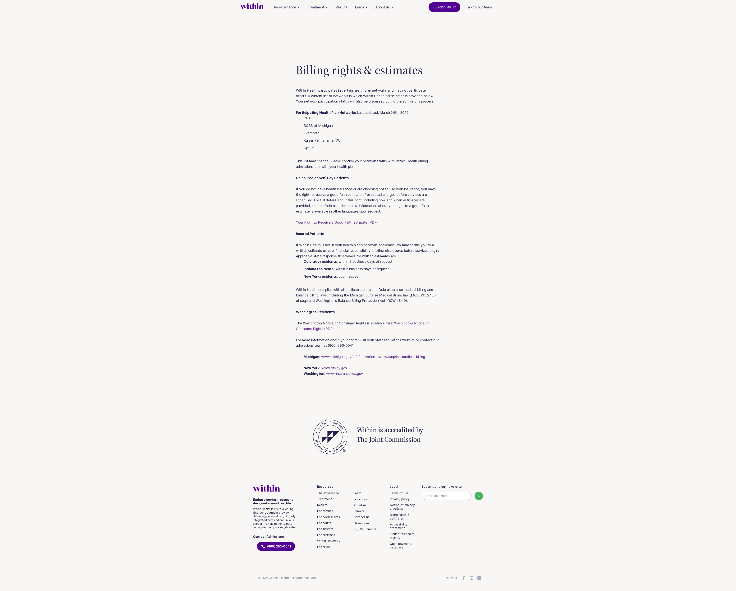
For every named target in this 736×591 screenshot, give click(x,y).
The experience (328, 493)
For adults (324, 523)
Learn (357, 493)
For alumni (324, 547)
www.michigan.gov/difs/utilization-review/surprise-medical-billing (373, 357)
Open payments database (401, 545)
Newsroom (361, 523)
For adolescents (328, 517)
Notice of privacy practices (402, 507)
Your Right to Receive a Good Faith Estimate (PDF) (337, 222)
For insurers (325, 529)
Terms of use (399, 493)
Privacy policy (400, 499)
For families (325, 511)
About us (359, 505)
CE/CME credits (364, 529)
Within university (328, 541)
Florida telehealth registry (402, 535)
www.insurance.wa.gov (344, 374)
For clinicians (326, 535)
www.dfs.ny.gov (334, 368)
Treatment (324, 499)
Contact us (361, 517)
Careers (358, 511)
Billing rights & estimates (399, 516)
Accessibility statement (398, 526)
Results (341, 7)
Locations (360, 499)
